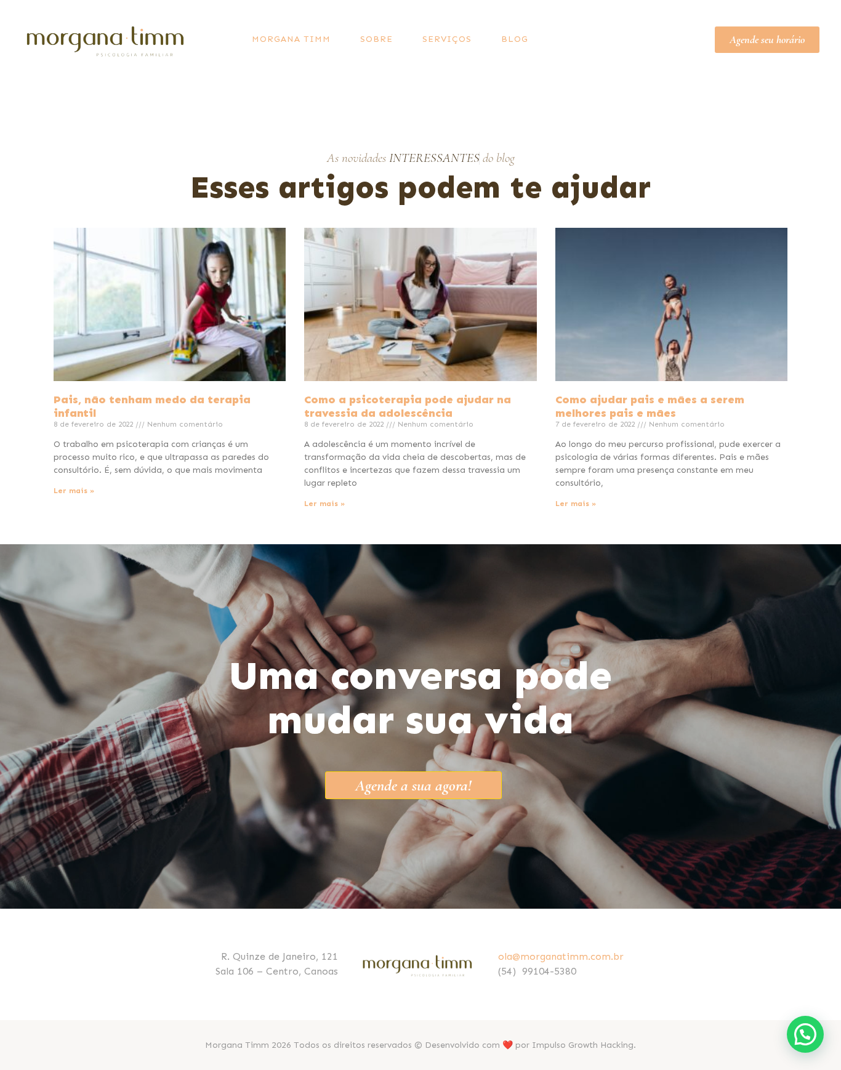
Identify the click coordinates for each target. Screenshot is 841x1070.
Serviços (447, 39)
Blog (514, 39)
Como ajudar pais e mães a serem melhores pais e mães (649, 406)
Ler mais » (74, 490)
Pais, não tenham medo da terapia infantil (152, 406)
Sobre (376, 39)
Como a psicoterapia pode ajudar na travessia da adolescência (407, 406)
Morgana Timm (291, 39)
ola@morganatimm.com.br (561, 956)
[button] (805, 1034)
